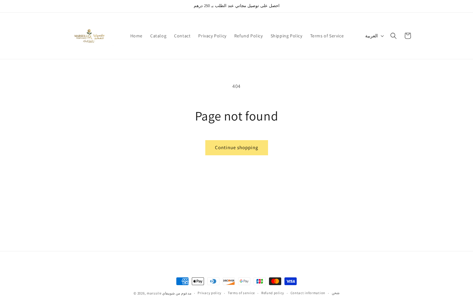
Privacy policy (209, 293)
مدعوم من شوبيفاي (176, 293)
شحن (335, 293)
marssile (154, 293)
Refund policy (272, 293)
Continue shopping (236, 147)
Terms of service (241, 293)
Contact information (308, 293)
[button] (393, 36)
